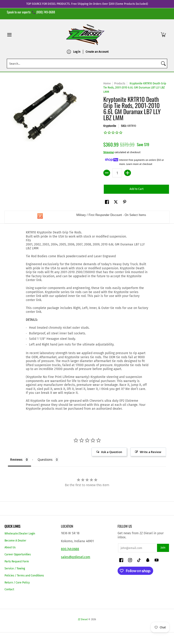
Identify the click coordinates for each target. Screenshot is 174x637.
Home (107, 83)
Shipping (108, 152)
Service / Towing (15, 568)
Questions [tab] (45, 459)
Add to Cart (136, 189)
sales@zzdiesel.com (75, 557)
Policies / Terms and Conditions (24, 575)
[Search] (163, 63)
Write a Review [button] (150, 452)
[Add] (127, 173)
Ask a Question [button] (111, 452)
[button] (163, 35)
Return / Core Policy (17, 582)
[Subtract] (106, 173)
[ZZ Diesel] (85, 34)
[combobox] (83, 63)
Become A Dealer (15, 540)
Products (119, 83)
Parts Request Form (17, 561)
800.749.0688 (70, 549)
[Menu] (9, 35)
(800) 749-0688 (45, 12)
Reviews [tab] (16, 459)
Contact (9, 589)
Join (163, 547)
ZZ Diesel (83, 619)
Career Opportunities (18, 554)
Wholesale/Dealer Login (20, 533)
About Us (10, 547)
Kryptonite (109, 125)
